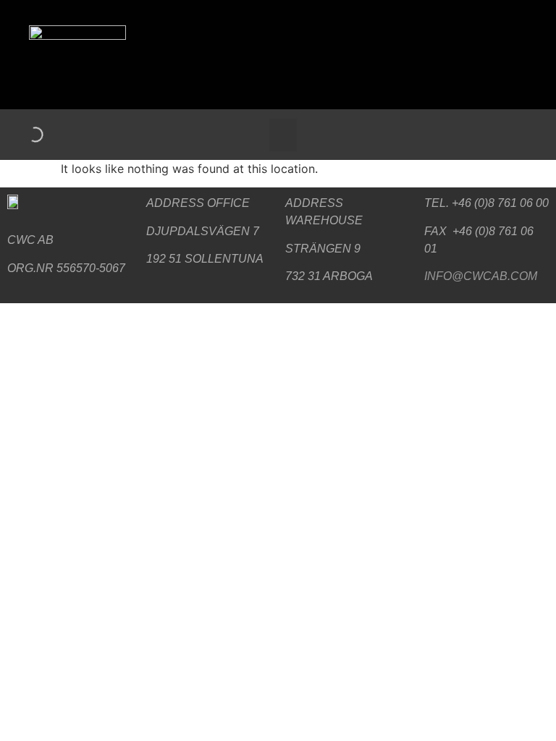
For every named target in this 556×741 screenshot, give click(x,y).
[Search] (23, 134)
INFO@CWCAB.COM (480, 276)
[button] (283, 135)
